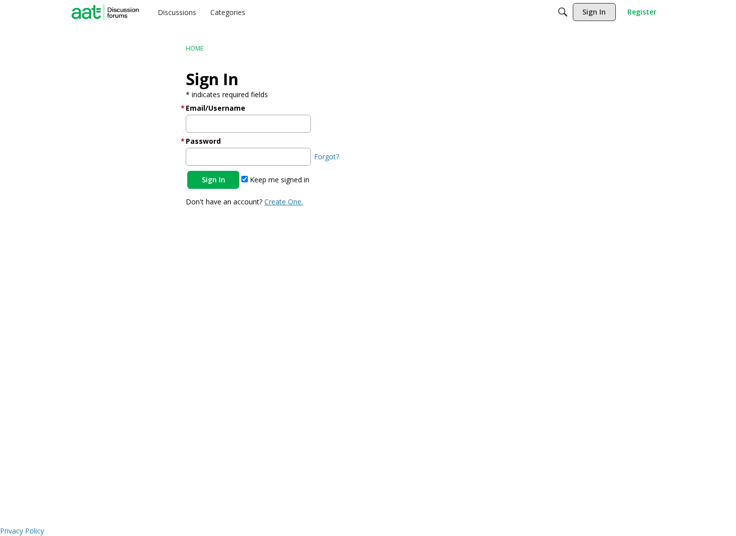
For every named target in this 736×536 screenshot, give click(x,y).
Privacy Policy (22, 530)
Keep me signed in (278, 179)
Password (203, 141)
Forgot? (326, 156)
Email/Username (215, 108)
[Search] (563, 12)
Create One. (283, 201)
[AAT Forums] (105, 12)
